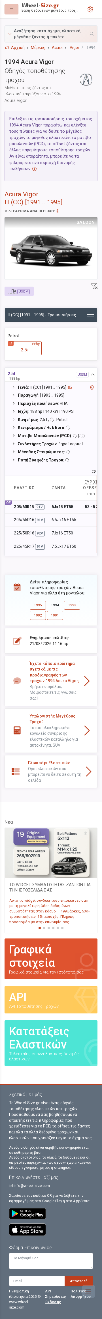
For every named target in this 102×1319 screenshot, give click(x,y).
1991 (55, 615)
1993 (72, 605)
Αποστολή (79, 1281)
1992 (38, 615)
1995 (38, 605)
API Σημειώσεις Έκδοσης (55, 1296)
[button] (51, 33)
